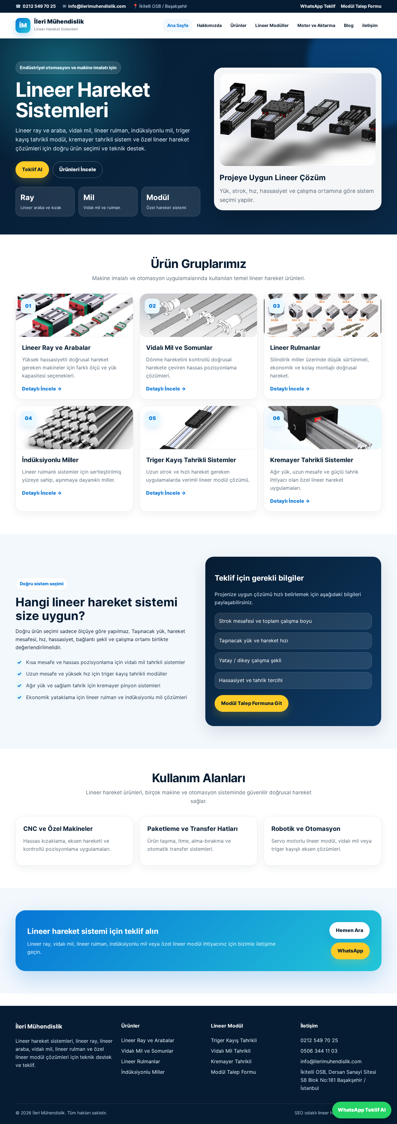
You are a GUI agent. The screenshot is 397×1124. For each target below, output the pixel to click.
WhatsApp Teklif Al (362, 1110)
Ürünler (238, 25)
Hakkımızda (209, 25)
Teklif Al (32, 169)
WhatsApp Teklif (317, 6)
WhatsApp (350, 951)
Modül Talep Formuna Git (251, 703)
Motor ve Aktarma (316, 25)
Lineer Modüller (272, 25)
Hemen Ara (349, 930)
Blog (349, 25)
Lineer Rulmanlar (140, 1061)
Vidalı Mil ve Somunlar (147, 1051)
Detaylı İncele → (42, 389)
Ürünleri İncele (77, 169)
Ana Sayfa (177, 25)
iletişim (370, 25)
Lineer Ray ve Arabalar (147, 1040)
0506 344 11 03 (319, 1051)
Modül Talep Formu (361, 6)
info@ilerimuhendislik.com (97, 6)
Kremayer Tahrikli (231, 1061)
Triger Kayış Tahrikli (234, 1040)
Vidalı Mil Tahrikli (231, 1051)
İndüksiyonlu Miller (143, 1072)
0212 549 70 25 (39, 6)
